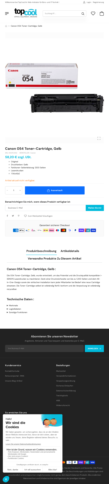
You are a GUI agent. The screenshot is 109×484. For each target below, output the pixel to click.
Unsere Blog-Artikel (13, 381)
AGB (58, 400)
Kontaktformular (12, 371)
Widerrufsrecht (63, 405)
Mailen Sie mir (94, 208)
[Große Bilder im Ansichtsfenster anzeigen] (99, 138)
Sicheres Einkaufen (64, 385)
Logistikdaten (15, 309)
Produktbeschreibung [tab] (41, 251)
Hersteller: (24, 153)
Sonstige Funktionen (18, 312)
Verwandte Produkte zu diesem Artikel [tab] (54, 258)
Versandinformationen (66, 376)
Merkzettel (61, 371)
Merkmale (13, 305)
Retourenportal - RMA (14, 376)
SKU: (7, 153)
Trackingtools (62, 395)
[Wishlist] (93, 13)
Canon (33, 153)
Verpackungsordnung (65, 381)
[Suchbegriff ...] (83, 14)
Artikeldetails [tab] (70, 251)
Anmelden (93, 348)
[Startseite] (6, 25)
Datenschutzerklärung (66, 390)
